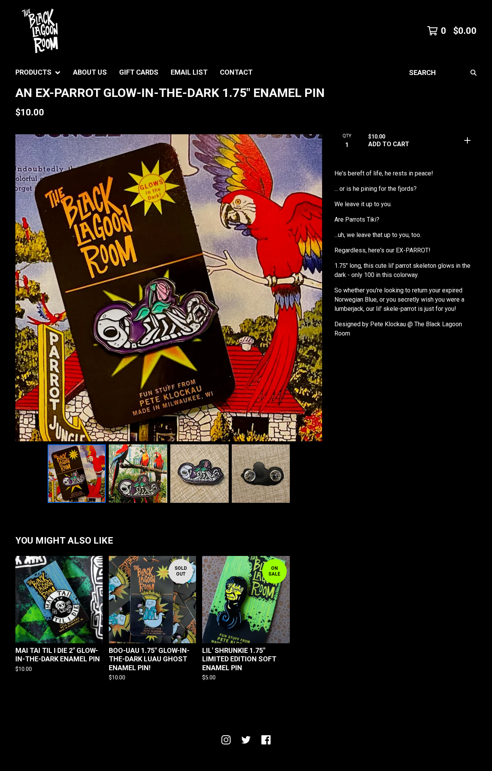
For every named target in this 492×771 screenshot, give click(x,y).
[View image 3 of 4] (199, 473)
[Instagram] (226, 740)
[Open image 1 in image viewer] (168, 287)
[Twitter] (246, 740)
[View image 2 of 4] (138, 473)
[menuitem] (38, 72)
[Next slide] (311, 288)
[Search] (473, 72)
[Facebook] (266, 740)
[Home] (40, 30)
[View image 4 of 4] (261, 473)
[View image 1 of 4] (77, 473)
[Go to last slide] (26, 288)
